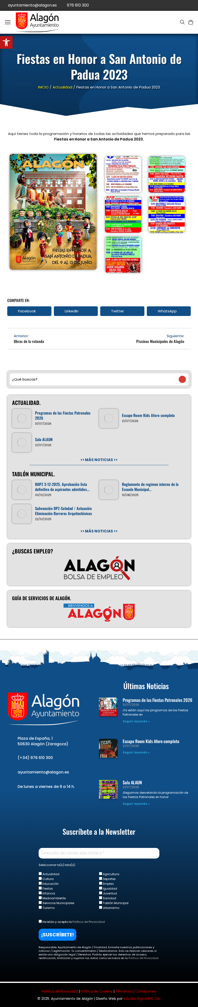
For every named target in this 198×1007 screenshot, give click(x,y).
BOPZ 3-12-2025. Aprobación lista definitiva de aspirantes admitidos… (62, 487)
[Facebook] (171, 5)
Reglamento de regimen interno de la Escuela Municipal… (150, 487)
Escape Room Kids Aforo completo (148, 415)
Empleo (108, 884)
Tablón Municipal (115, 903)
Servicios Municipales (58, 903)
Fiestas (47, 888)
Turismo (48, 908)
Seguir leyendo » (136, 721)
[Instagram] (193, 5)
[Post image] (21, 418)
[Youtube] (182, 5)
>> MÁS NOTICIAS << (99, 459)
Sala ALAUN (44, 439)
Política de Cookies (97, 991)
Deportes (109, 879)
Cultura (48, 879)
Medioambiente (54, 898)
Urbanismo (110, 908)
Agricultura (110, 874)
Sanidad (109, 898)
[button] (29, 311)
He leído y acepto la (73, 922)
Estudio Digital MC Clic (142, 998)
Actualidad (50, 874)
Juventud (109, 893)
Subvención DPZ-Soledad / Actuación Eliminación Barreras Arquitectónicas (63, 511)
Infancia (48, 893)
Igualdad (109, 888)
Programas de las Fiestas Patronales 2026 (63, 415)
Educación (50, 884)
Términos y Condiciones (135, 991)
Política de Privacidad (88, 922)
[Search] (182, 379)
